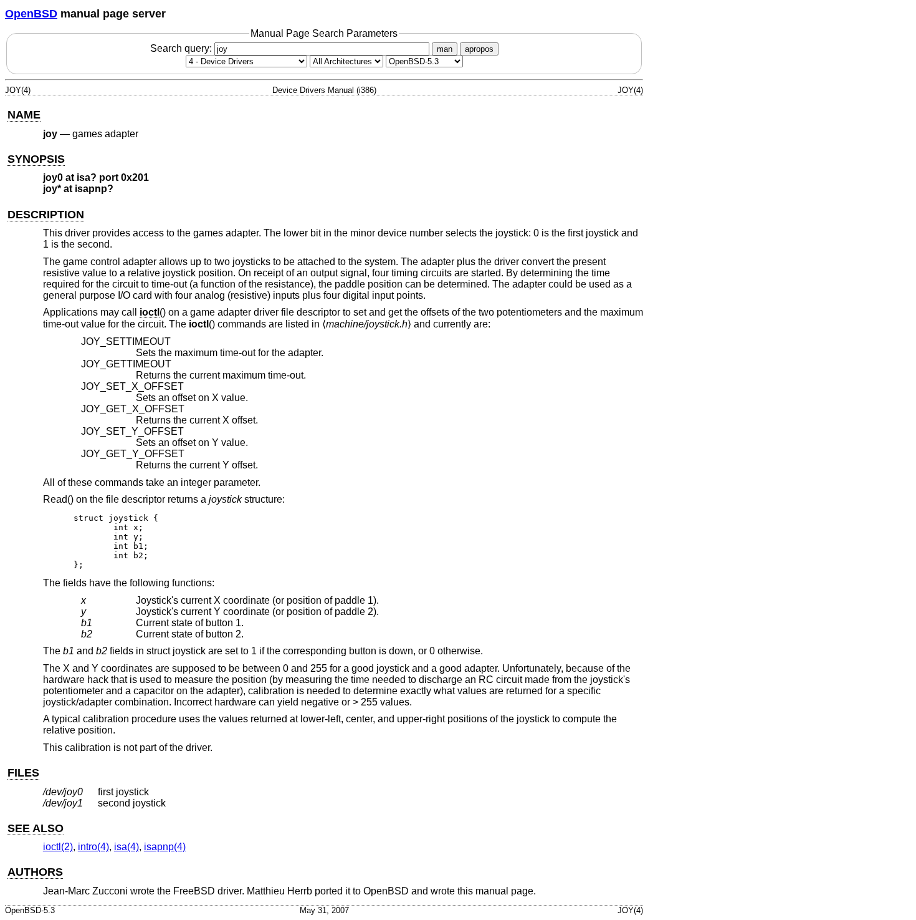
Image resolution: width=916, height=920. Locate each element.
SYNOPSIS (36, 159)
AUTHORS (35, 872)
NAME (24, 115)
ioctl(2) (58, 846)
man (444, 49)
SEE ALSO (35, 828)
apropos (479, 49)
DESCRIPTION (45, 214)
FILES (23, 773)
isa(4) (126, 846)
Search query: (182, 48)
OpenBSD (31, 13)
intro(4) (93, 846)
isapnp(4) (165, 846)
